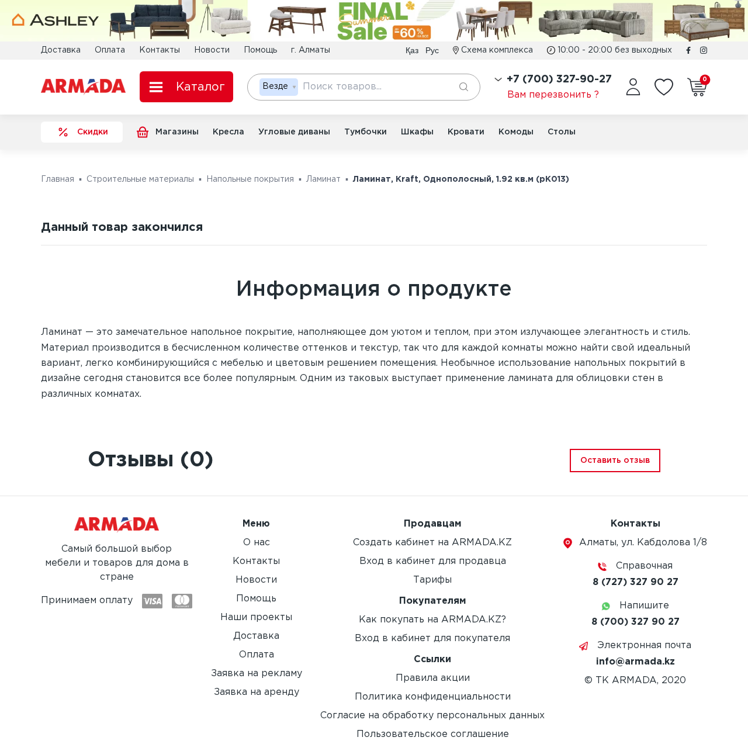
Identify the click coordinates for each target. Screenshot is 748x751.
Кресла (228, 132)
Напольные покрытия (250, 179)
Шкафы (417, 132)
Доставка (61, 50)
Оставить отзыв (615, 460)
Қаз (412, 50)
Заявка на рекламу (256, 673)
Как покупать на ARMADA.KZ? (432, 619)
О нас (256, 542)
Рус (432, 50)
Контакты (159, 50)
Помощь (260, 50)
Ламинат (323, 179)
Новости (212, 50)
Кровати (466, 132)
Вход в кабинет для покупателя (432, 638)
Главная (57, 179)
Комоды (516, 132)
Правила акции (433, 678)
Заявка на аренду (256, 692)
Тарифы (432, 580)
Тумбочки (365, 132)
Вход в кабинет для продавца (432, 561)
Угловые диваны (294, 132)
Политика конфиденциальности (433, 697)
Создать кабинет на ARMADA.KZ (432, 542)
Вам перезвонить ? (553, 95)
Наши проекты (256, 617)
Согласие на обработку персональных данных (432, 715)
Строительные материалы (140, 179)
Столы (562, 132)
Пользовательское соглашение (432, 734)
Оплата (110, 50)
